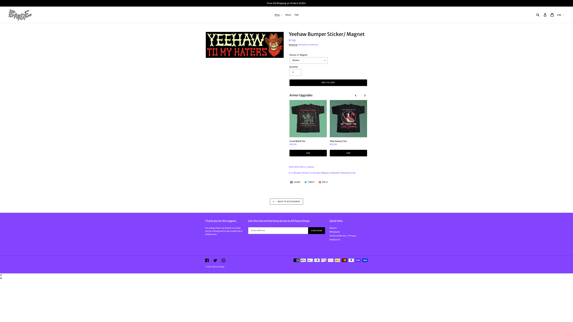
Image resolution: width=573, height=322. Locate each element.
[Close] (323, 119)
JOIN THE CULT (286, 199)
